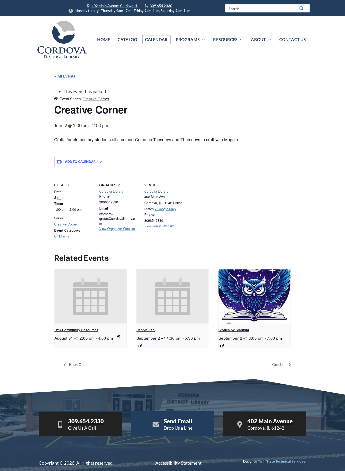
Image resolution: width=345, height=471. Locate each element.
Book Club (77, 364)
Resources (225, 39)
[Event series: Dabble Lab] (140, 345)
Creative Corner (66, 224)
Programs (188, 39)
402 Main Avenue (270, 421)
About (258, 39)
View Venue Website (159, 226)
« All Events (64, 76)
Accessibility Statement (178, 463)
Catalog (127, 39)
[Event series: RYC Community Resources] (118, 336)
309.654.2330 (86, 421)
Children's (61, 236)
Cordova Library (111, 191)
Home (103, 39)
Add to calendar (80, 161)
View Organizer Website (117, 228)
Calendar (156, 39)
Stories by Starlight (233, 329)
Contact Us (292, 39)
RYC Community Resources (76, 329)
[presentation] (90, 296)
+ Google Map (165, 208)
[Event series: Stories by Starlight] (222, 345)
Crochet (279, 364)
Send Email (178, 421)
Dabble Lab (145, 329)
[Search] (301, 8)
